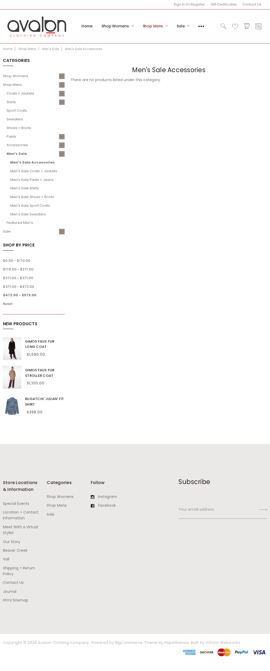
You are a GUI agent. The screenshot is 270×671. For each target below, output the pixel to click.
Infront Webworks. (223, 642)
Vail (6, 559)
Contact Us (252, 4)
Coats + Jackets (20, 93)
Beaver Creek (15, 550)
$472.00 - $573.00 (19, 295)
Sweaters (15, 119)
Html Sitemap (15, 600)
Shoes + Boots (19, 127)
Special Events (16, 503)
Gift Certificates (224, 4)
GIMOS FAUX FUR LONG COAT (40, 344)
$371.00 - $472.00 (18, 286)
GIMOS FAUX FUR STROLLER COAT (40, 373)
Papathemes (176, 642)
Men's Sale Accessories (32, 162)
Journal (9, 591)
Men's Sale (17, 153)
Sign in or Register (189, 4)
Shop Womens (116, 26)
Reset (8, 303)
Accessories (17, 144)
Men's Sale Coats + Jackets (33, 171)
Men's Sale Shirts (24, 188)
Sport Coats (17, 110)
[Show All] (201, 26)
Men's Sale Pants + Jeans (32, 179)
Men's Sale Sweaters (28, 214)
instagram (107, 496)
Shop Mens (153, 26)
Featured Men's (20, 222)
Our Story (11, 541)
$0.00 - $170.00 (16, 260)
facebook (107, 505)
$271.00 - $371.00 (18, 277)
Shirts (11, 102)
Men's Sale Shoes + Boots (32, 196)
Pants (11, 136)
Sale (181, 26)
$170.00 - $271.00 (18, 269)
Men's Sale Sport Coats (30, 205)
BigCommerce (128, 642)
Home (87, 26)
